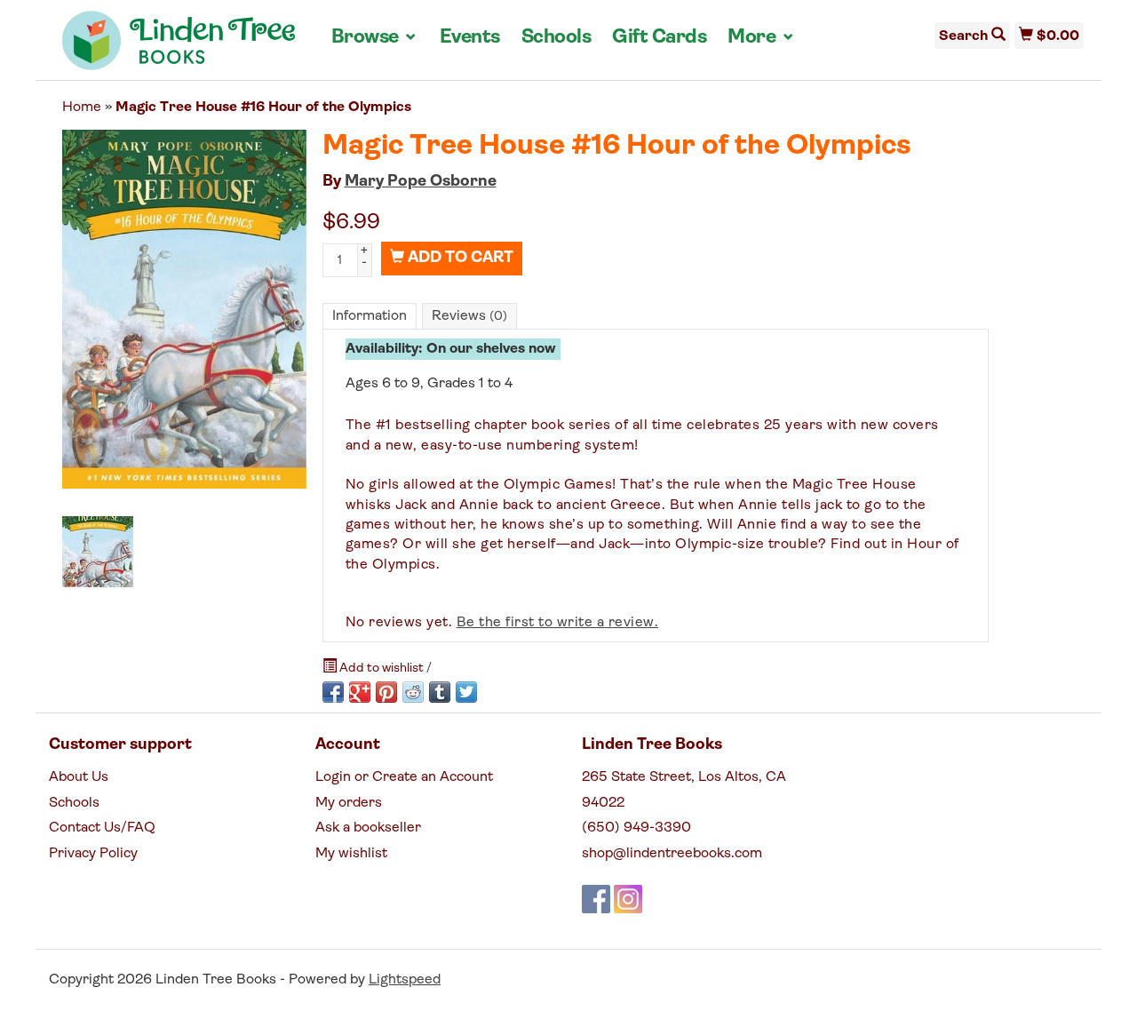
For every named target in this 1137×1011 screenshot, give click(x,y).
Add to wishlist (381, 668)
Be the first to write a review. (558, 623)
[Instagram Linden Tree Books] (628, 899)
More (761, 37)
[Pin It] (386, 692)
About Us (78, 777)
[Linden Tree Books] (179, 47)
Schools (556, 38)
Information (369, 316)
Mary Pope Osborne (421, 182)
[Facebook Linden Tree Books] (596, 899)
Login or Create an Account (404, 777)
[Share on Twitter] (466, 692)
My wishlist (351, 854)
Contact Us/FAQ (102, 828)
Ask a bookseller (368, 828)
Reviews (469, 316)
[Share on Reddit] (413, 692)
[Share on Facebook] (333, 692)
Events (470, 38)
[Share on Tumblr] (439, 692)
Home (81, 107)
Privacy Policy (93, 854)
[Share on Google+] (359, 692)
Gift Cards (659, 38)
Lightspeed (405, 980)
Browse (374, 37)
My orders (348, 803)
